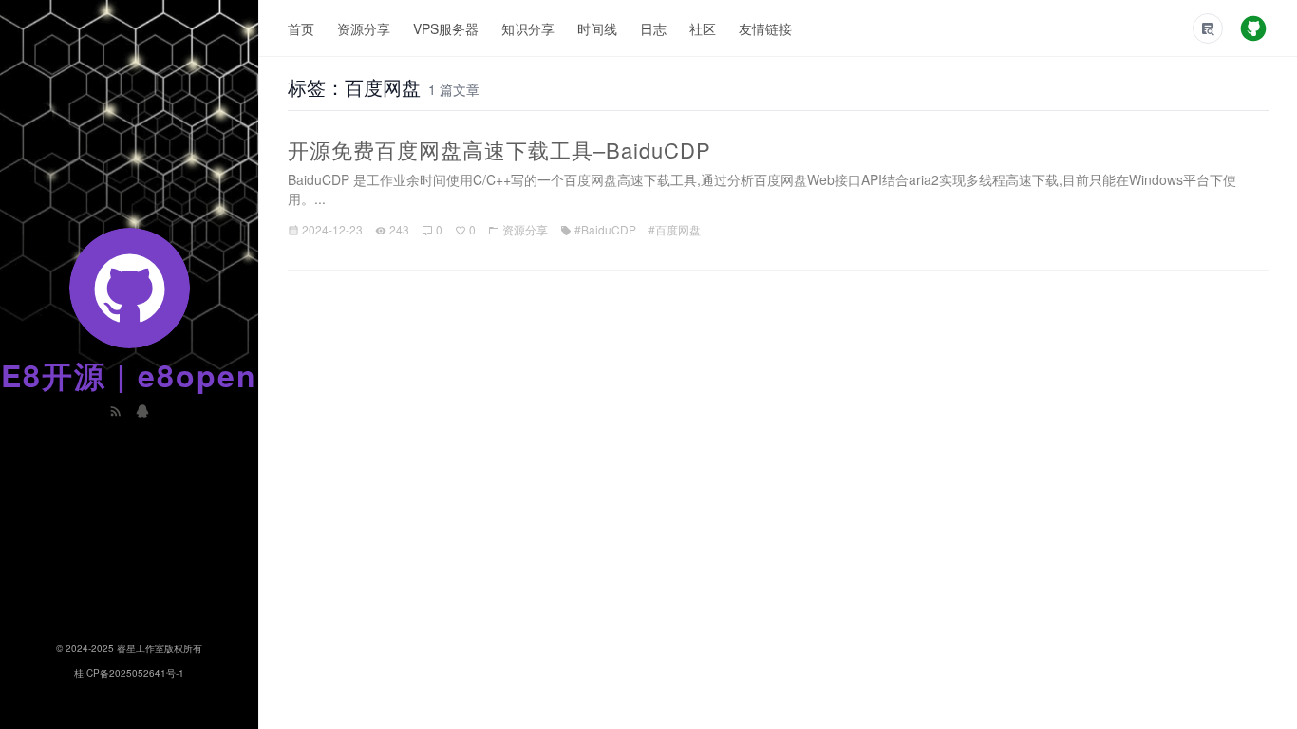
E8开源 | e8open (129, 375)
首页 (301, 28)
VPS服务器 (446, 28)
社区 (702, 28)
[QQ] (142, 409)
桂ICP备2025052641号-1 (129, 673)
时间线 (597, 28)
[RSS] (117, 409)
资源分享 (363, 28)
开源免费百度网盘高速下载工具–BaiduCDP (499, 149)
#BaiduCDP (605, 229)
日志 (653, 28)
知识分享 (528, 28)
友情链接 (765, 28)
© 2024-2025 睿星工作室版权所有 (129, 648)
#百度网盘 (674, 229)
